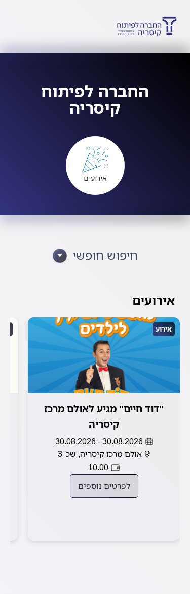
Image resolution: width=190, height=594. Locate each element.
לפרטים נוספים (104, 485)
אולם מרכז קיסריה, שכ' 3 (100, 453)
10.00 (98, 467)
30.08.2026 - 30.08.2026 (99, 441)
